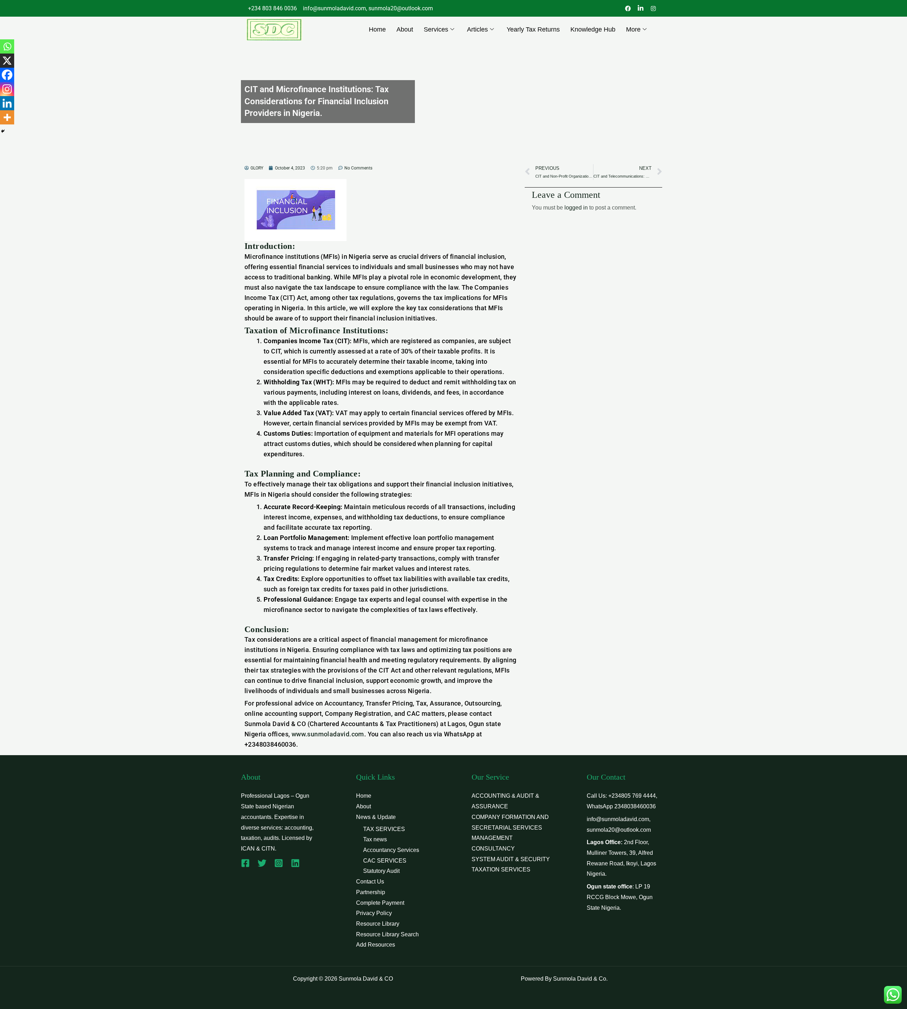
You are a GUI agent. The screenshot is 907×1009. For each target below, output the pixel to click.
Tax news (375, 839)
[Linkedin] (7, 103)
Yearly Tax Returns (533, 29)
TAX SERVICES (384, 829)
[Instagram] (7, 89)
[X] (7, 61)
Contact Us (370, 882)
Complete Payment (380, 903)
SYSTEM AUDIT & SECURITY (511, 859)
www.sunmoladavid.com (328, 734)
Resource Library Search (387, 934)
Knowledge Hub (592, 29)
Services (436, 29)
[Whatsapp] (7, 46)
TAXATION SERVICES (501, 869)
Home (377, 29)
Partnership (370, 892)
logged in (576, 208)
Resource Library (377, 924)
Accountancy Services (391, 850)
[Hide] (3, 131)
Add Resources (375, 945)
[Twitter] (262, 863)
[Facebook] (7, 75)
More (633, 29)
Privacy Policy (374, 913)
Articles (477, 29)
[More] (7, 117)
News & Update (376, 817)
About (404, 29)
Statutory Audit (381, 871)
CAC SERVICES (384, 861)
